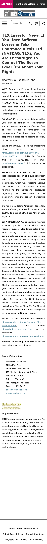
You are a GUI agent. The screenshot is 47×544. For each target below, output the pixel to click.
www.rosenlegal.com (16, 393)
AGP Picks (7, 4)
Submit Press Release (13, 534)
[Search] (30, 23)
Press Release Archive (27, 528)
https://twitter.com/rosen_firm (16, 329)
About (12, 528)
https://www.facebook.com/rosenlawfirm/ (22, 336)
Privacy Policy (36, 539)
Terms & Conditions (35, 534)
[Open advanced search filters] (36, 23)
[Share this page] (43, 23)
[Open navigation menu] (4, 23)
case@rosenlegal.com (12, 163)
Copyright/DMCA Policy (15, 539)
